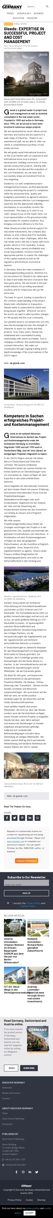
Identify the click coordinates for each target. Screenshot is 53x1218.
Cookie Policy (28, 906)
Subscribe (29, 1068)
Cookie (29, 1200)
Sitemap (41, 1200)
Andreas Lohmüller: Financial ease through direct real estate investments (36, 994)
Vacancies (7, 1124)
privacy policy (33, 1208)
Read (12, 1068)
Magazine (32, 18)
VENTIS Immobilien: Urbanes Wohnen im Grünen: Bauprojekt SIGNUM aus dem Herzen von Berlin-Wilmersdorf (14, 950)
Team (5, 1113)
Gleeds (7, 200)
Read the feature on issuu (17, 806)
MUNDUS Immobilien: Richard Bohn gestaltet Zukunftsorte (35, 944)
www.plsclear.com (15, 841)
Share (7, 818)
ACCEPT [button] (29, 1213)
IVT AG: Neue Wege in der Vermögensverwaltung (17, 989)
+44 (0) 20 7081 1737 (15, 1159)
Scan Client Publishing (13, 1118)
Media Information (11, 1093)
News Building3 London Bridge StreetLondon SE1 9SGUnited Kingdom (13, 1149)
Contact (6, 1098)
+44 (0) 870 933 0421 (15, 1165)
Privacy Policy (33, 903)
